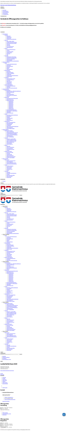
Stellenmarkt (9, 38)
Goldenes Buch (9, 52)
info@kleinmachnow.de (10, 399)
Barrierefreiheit (5, 383)
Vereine (8, 170)
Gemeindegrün (7, 121)
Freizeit (6, 164)
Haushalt (8, 67)
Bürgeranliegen (7, 70)
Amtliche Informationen (9, 84)
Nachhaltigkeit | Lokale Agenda (12, 110)
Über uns (6, 40)
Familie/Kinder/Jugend (8, 130)
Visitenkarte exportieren (10, 370)
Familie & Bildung (5, 129)
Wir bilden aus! (9, 83)
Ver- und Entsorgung (10, 46)
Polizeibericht (9, 37)
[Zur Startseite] (14, 192)
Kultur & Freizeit (5, 158)
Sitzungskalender (10, 69)
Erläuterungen (11, 108)
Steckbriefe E (11, 105)
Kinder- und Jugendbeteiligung (12, 134)
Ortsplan (8, 174)
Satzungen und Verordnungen (12, 87)
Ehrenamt (8, 153)
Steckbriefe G (11, 107)
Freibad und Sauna (10, 165)
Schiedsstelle (9, 74)
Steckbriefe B (11, 102)
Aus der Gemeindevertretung (12, 64)
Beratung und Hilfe (10, 152)
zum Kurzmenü (5, 13)
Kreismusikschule (10, 148)
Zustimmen (2, 8)
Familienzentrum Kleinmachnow (12, 132)
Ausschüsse (9, 65)
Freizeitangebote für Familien (12, 133)
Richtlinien (8, 86)
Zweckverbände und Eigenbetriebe (13, 60)
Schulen (8, 150)
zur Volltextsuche (5, 14)
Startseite (4, 356)
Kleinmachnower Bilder (11, 175)
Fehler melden (4, 382)
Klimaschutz (7, 97)
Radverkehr (9, 119)
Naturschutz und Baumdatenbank (12, 126)
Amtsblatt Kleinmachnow (11, 85)
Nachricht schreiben (5, 401)
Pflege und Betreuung (10, 142)
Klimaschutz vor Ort (10, 99)
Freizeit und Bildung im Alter (11, 139)
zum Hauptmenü (5, 11)
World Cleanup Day (10, 112)
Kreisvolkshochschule (10, 149)
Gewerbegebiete (9, 59)
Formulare (8, 80)
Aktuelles (6, 34)
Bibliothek (8, 146)
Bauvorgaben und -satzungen (12, 95)
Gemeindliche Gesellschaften (12, 57)
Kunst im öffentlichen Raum (11, 162)
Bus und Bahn (9, 116)
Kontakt (3, 378)
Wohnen (8, 96)
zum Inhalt (4, 10)
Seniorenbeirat (9, 143)
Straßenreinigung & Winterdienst (12, 75)
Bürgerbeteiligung (10, 66)
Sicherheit (8, 45)
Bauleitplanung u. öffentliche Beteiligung (14, 91)
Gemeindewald (9, 124)
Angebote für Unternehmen (11, 56)
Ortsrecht (8, 44)
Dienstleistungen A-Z (10, 79)
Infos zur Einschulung (10, 147)
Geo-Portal (8, 93)
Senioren (6, 137)
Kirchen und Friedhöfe (10, 157)
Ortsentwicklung (7, 90)
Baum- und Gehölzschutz (11, 122)
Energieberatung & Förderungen (12, 98)
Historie (6, 48)
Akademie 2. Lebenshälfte (11, 138)
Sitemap (3, 381)
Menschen (8, 53)
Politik (6, 63)
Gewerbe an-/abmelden (11, 58)
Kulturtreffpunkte (10, 161)
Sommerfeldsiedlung (10, 94)
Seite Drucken (4, 387)
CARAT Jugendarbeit (10, 131)
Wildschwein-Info (10, 47)
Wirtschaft (6, 55)
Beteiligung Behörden (10, 92)
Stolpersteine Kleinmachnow (12, 163)
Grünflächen (9, 125)
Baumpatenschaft (10, 123)
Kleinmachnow (5, 33)
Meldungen (9, 36)
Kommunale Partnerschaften (12, 43)
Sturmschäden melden (10, 128)
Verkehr (6, 113)
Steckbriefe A (11, 101)
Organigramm (9, 82)
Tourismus (6, 171)
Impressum (4, 379)
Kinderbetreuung (10, 135)
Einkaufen (8, 172)
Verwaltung (6, 77)
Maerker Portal (9, 76)
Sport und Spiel (9, 166)
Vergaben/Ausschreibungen (11, 39)
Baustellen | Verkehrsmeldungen (12, 115)
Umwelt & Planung (5, 89)
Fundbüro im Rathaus (10, 73)
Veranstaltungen (9, 169)
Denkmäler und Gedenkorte (11, 173)
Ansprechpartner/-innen (11, 78)
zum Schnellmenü (5, 12)
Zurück (1, 373)
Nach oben (2, 374)
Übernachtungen (9, 176)
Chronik (8, 50)
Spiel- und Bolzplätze (10, 136)
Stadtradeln (9, 111)
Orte (7, 54)
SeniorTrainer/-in (10, 144)
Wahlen (8, 68)
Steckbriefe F (11, 106)
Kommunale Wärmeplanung (11, 109)
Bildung (6, 145)
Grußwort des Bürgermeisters (12, 42)
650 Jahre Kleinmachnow (11, 49)
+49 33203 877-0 (9, 397)
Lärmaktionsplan (10, 118)
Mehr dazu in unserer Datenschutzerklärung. (8, 5)
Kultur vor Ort (7, 159)
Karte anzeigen (3, 370)
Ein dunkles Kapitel (10, 51)
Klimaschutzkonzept (10, 100)
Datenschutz (4, 380)
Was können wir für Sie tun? (5, 195)
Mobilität (8, 117)
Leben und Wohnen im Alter (11, 140)
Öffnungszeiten (9, 81)
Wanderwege (9, 177)
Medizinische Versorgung (11, 156)
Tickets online (9, 167)
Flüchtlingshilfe (9, 154)
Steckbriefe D (11, 104)
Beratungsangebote (10, 72)
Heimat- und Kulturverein (11, 160)
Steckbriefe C (11, 103)
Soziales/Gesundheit (8, 151)
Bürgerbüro (9, 71)
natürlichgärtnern (10, 127)
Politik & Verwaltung (5, 62)
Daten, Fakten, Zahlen (10, 41)
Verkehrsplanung (10, 120)
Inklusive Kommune (10, 155)
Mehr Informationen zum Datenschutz (7, 185)
